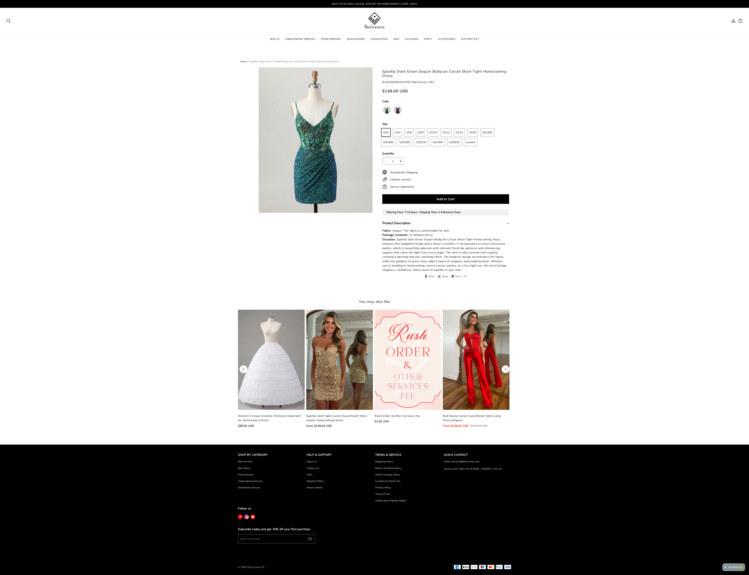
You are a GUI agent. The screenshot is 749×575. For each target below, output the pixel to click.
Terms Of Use (382, 494)
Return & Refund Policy (388, 468)
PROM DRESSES (331, 38)
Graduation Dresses (249, 487)
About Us (312, 461)
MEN (396, 38)
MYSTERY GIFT (470, 38)
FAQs (309, 474)
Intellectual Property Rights (390, 500)
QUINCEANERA (356, 38)
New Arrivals (245, 461)
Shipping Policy (384, 461)
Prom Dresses (245, 474)
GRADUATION (379, 38)
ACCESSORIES (446, 38)
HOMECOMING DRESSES (300, 38)
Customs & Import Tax (387, 481)
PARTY (428, 38)
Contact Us (313, 468)
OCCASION (411, 38)
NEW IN (275, 38)
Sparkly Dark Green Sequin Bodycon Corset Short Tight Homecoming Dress (294, 61)
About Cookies (315, 487)
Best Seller (244, 468)
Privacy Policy (383, 487)
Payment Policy (315, 481)
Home (243, 61)
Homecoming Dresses (250, 481)
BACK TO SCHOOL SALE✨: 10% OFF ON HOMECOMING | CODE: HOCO (374, 3)
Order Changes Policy (387, 474)
